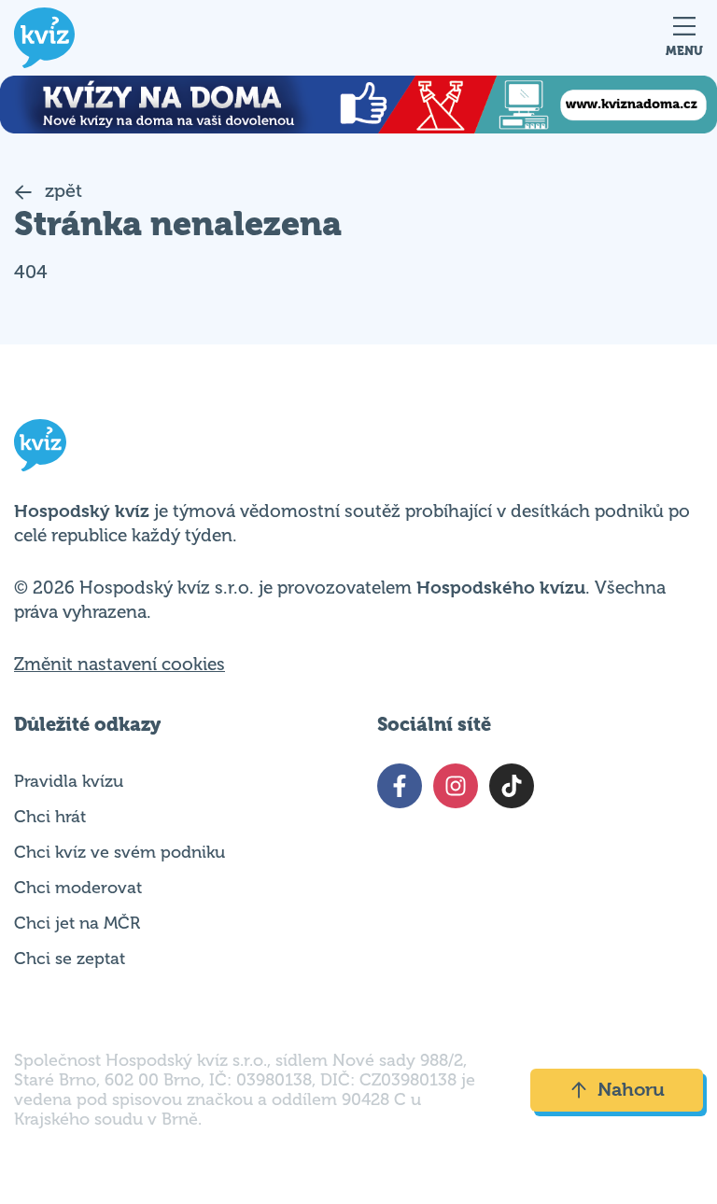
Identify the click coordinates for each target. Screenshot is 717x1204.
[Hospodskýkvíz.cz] (44, 37)
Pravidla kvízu (68, 781)
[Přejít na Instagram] (455, 785)
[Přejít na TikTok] (511, 785)
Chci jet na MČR (77, 923)
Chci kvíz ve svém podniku (119, 852)
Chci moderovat (78, 887)
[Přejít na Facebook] (399, 785)
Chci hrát (50, 816)
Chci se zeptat (69, 958)
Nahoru (631, 1089)
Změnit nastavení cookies (119, 664)
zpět (61, 191)
